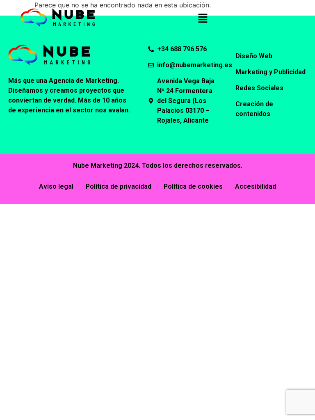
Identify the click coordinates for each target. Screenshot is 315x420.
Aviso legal (56, 186)
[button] (202, 18)
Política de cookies (193, 186)
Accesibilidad (255, 186)
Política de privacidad (118, 186)
